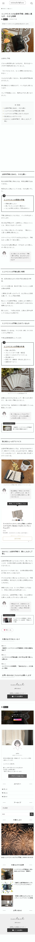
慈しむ (6, 789)
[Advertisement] (17, 147)
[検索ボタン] (31, 3)
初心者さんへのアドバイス (12, 116)
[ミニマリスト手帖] (17, 3)
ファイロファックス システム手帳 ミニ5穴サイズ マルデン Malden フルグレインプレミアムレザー (17, 526)
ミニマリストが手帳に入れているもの (16, 113)
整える (5, 19)
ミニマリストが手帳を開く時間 (14, 111)
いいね (7, 630)
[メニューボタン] (3, 3)
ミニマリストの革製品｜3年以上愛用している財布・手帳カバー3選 (22, 620)
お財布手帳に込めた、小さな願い (15, 108)
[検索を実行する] (32, 814)
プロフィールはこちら (17, 776)
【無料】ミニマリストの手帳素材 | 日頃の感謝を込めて (22, 428)
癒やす (6, 796)
